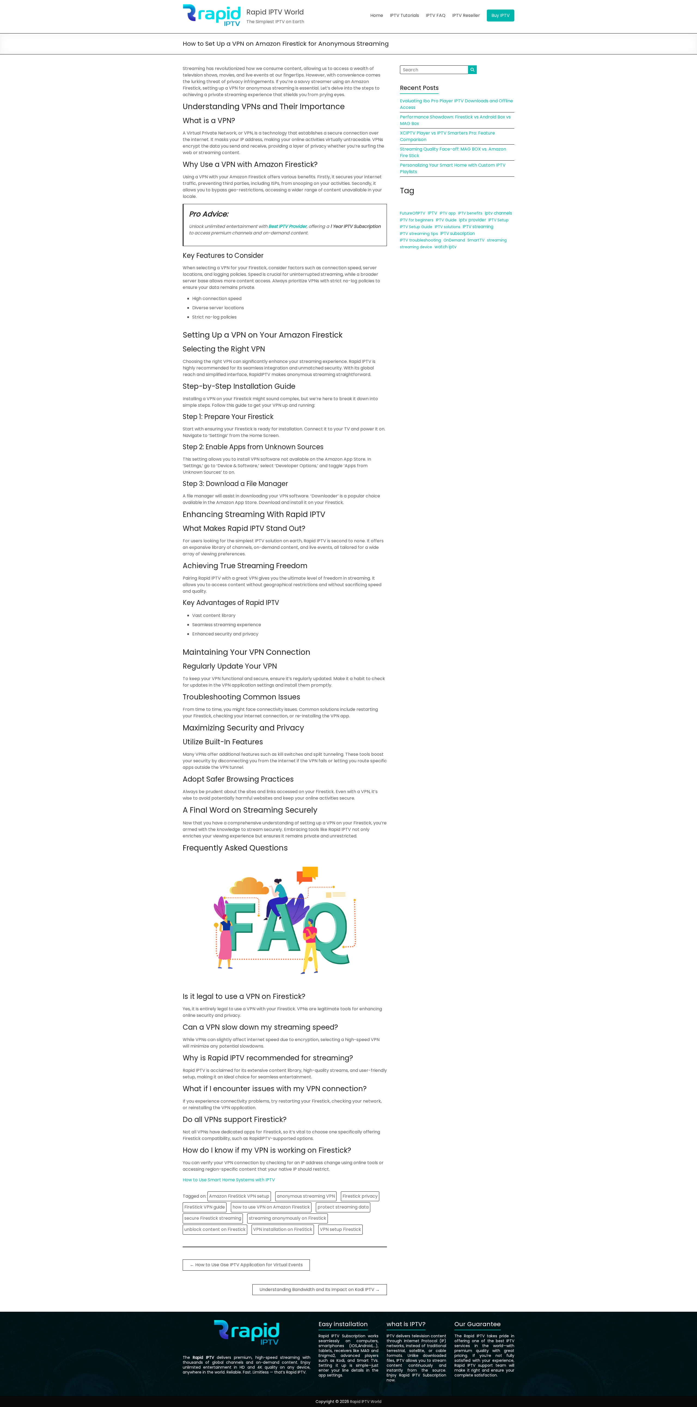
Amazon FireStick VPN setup (239, 1196)
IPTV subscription (458, 233)
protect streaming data (343, 1207)
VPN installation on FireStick (282, 1229)
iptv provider (472, 220)
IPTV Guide (446, 220)
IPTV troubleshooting (420, 240)
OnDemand (454, 240)
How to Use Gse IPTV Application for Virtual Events (246, 1265)
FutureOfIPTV (412, 213)
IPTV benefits (470, 213)
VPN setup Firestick (340, 1229)
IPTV (432, 213)
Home (376, 15)
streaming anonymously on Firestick (287, 1218)
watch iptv (446, 247)
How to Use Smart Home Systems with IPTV (229, 1180)
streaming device (416, 247)
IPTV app (448, 213)
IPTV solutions (447, 227)
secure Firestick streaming (212, 1218)
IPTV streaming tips (419, 233)
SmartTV (476, 240)
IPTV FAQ (435, 15)
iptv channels (498, 213)
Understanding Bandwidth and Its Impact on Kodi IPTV (319, 1289)
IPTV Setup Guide (416, 227)
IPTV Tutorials (404, 15)
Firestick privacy (360, 1196)
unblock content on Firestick (215, 1229)
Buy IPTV (500, 15)
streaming (497, 240)
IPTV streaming (478, 227)
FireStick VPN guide (204, 1207)
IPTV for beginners (416, 220)
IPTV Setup (498, 220)
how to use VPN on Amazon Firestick (271, 1207)
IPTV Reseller (466, 15)
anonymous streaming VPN (306, 1196)
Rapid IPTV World (275, 12)
